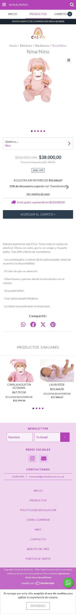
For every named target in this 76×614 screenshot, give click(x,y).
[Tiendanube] (38, 584)
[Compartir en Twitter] (43, 325)
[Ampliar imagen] (68, 60)
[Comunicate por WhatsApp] (68, 583)
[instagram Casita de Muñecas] (32, 458)
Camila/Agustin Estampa (19, 386)
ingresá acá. (64, 573)
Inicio (13, 45)
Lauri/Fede (57, 384)
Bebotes (26, 45)
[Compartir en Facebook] (33, 325)
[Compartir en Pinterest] (53, 325)
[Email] (43, 458)
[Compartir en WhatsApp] (23, 325)
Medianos (42, 45)
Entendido (38, 606)
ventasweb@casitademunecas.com (46, 476)
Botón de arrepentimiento (39, 577)
